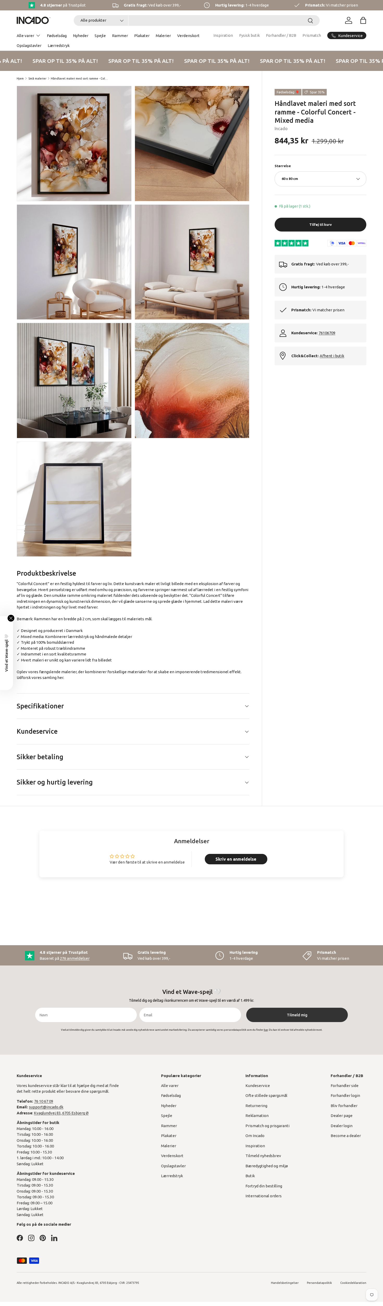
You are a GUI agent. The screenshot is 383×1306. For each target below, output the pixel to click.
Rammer (120, 35)
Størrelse (283, 166)
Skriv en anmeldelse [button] (235, 859)
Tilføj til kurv (320, 224)
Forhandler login (345, 1095)
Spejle (100, 35)
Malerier (163, 35)
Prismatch (311, 35)
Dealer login (342, 1125)
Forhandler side (345, 1085)
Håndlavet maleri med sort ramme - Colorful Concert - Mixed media (80, 78)
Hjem (20, 78)
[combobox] (197, 20)
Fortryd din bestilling (263, 1186)
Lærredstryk (59, 45)
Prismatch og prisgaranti (267, 1125)
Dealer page (342, 1115)
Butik (250, 1176)
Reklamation (257, 1115)
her (60, 677)
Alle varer (25, 35)
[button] (363, 20)
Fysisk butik (249, 35)
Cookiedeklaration (353, 1282)
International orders (263, 1196)
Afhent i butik (332, 356)
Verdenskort (188, 35)
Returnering (256, 1105)
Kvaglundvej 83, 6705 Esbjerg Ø (61, 1113)
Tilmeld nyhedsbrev (263, 1155)
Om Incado (254, 1135)
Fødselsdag (57, 35)
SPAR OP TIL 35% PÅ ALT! (59, 61)
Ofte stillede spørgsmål (266, 1095)
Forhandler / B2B (281, 35)
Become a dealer (346, 1135)
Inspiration (223, 35)
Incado (281, 128)
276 (75, 958)
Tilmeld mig (297, 1015)
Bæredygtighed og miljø (266, 1166)
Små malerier (37, 78)
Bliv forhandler (344, 1105)
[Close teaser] (11, 618)
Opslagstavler (29, 45)
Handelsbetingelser (285, 1282)
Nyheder (80, 35)
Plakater (142, 35)
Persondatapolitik (319, 1282)
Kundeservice (257, 1085)
